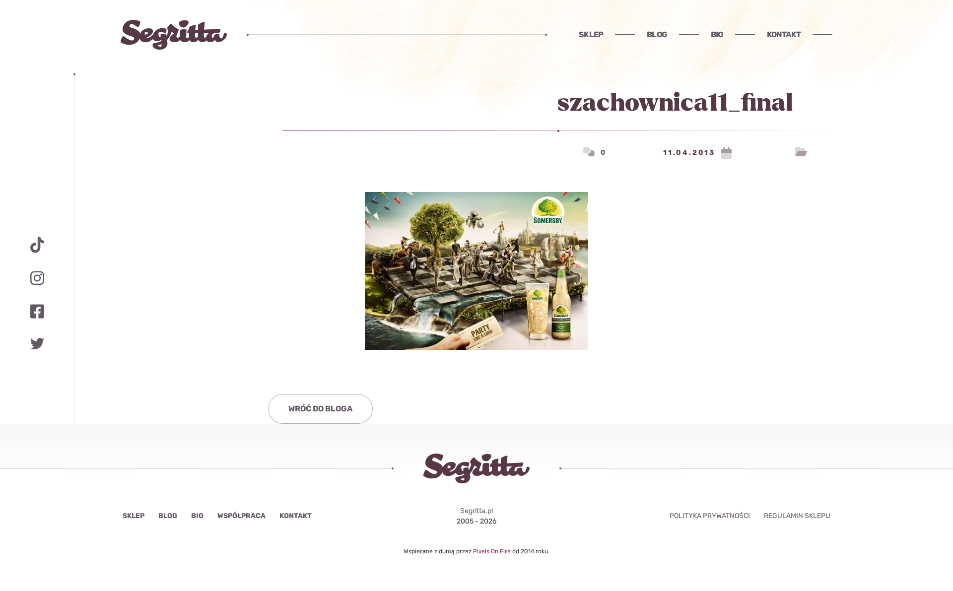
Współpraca (241, 516)
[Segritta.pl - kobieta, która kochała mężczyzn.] (174, 35)
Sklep (591, 34)
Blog (657, 34)
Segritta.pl (476, 511)
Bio (717, 34)
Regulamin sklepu (797, 516)
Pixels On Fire (492, 551)
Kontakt (784, 34)
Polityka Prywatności (710, 516)
